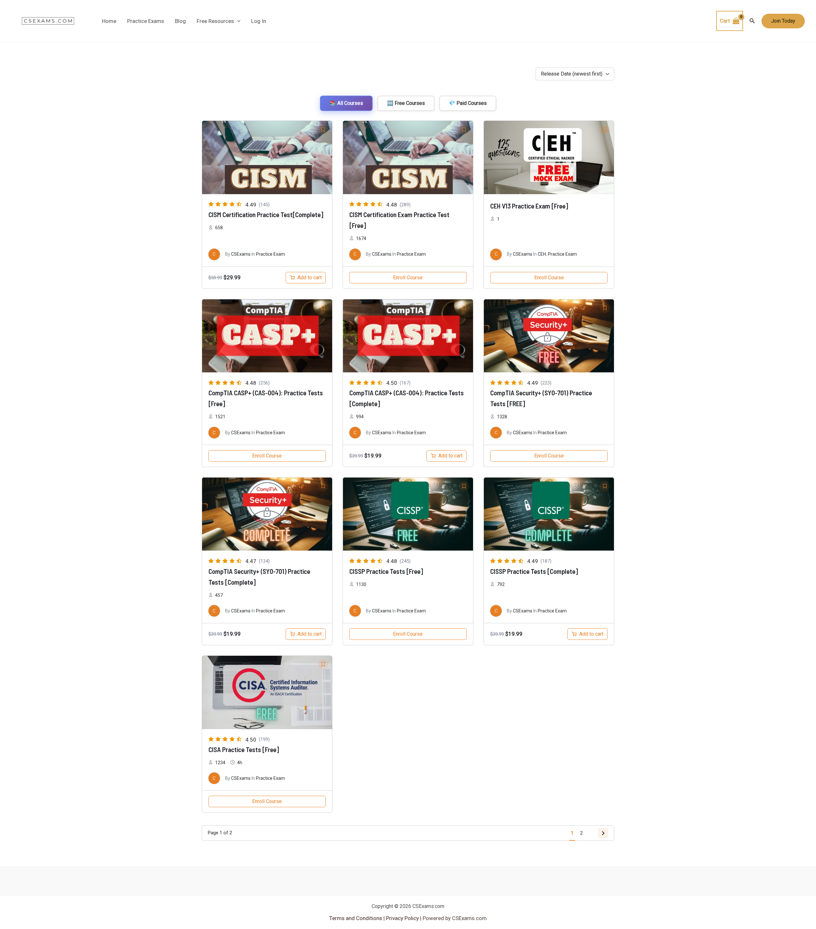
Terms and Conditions (356, 918)
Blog (180, 21)
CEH (542, 254)
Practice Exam (270, 254)
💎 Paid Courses (468, 103)
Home (109, 21)
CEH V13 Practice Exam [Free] (529, 206)
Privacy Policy (402, 918)
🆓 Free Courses (406, 103)
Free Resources (215, 21)
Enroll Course (408, 277)
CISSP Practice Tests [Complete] (534, 571)
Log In (258, 21)
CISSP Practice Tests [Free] (386, 571)
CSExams (241, 254)
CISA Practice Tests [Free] (243, 749)
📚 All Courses (346, 103)
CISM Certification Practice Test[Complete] (265, 214)
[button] (237, 21)
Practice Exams (145, 21)
